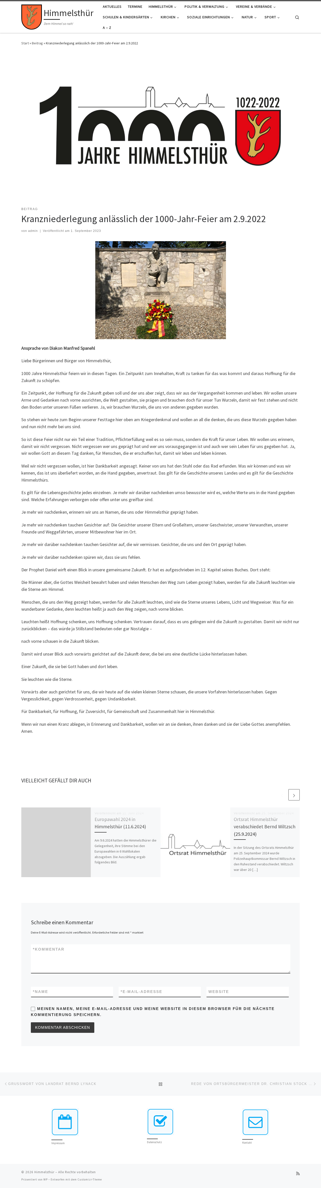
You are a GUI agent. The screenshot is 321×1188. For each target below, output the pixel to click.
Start (25, 43)
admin (33, 231)
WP (45, 1179)
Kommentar (48, 949)
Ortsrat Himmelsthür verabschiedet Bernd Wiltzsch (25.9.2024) (264, 826)
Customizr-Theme (89, 1179)
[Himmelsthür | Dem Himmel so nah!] (31, 16)
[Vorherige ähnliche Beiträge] (282, 794)
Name (40, 991)
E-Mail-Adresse (141, 991)
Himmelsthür (44, 1172)
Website (218, 991)
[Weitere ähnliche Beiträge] (294, 794)
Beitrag (37, 43)
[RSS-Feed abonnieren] (298, 1173)
